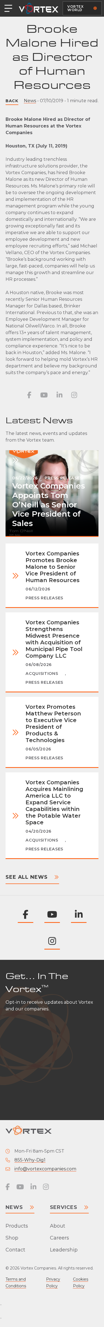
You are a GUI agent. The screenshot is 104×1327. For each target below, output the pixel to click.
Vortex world (75, 8)
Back (12, 100)
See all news (27, 877)
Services (63, 1207)
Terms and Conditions (16, 1282)
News (30, 100)
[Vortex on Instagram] (74, 395)
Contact (15, 1250)
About (57, 1226)
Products (17, 1226)
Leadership (64, 1250)
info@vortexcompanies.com (45, 1168)
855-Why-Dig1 (29, 1160)
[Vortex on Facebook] (29, 395)
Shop (12, 1238)
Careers (59, 1238)
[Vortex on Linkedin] (59, 395)
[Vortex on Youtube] (44, 395)
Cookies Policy (80, 1282)
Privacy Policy (53, 1282)
